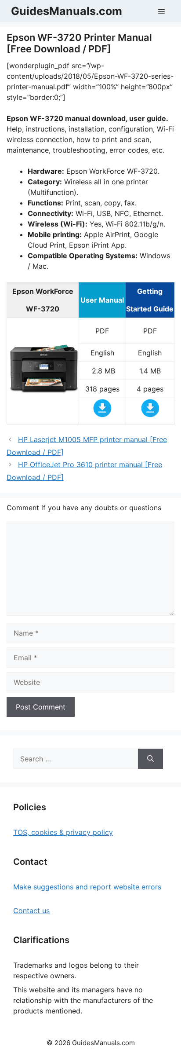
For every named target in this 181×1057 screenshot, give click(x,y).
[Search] (150, 759)
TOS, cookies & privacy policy (63, 832)
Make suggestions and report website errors (87, 886)
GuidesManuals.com (66, 11)
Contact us (31, 910)
